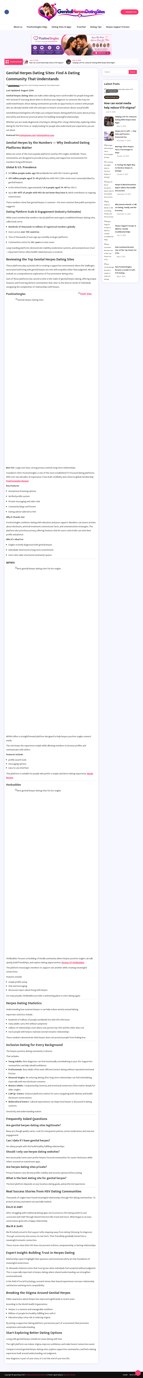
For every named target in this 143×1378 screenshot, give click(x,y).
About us (18, 27)
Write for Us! (134, 1375)
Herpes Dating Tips (111, 97)
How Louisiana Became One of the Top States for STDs (126, 250)
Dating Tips (96, 27)
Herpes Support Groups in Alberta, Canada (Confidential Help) (125, 228)
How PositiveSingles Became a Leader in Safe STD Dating (125, 270)
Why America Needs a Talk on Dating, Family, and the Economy (126, 207)
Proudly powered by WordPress (36, 1375)
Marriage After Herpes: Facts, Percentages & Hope (124, 149)
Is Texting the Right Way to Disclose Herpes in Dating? (125, 167)
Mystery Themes (69, 1375)
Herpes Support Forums (117, 27)
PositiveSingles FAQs (37, 27)
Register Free (131, 11)
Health (125, 1375)
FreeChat (81, 27)
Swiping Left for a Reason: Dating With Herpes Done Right (94, 62)
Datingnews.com (27, 135)
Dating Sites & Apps (61, 27)
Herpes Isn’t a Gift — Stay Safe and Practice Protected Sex (125, 134)
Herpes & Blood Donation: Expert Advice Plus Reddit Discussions (125, 187)
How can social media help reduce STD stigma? (46, 62)
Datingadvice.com (45, 135)
